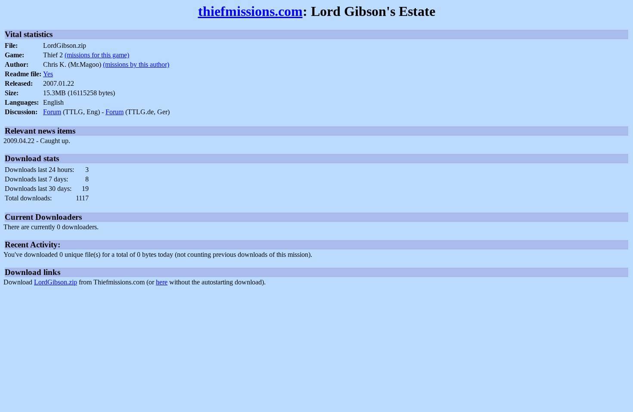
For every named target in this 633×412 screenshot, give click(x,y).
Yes (48, 74)
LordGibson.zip (55, 282)
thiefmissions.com (250, 11)
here (162, 282)
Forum (52, 111)
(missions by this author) (136, 64)
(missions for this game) (97, 55)
